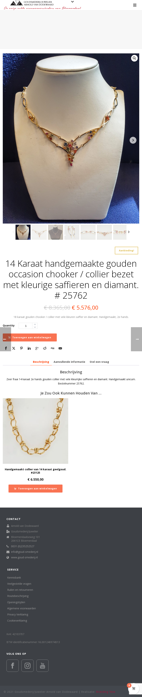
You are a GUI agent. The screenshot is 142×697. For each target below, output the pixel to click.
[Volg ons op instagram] (27, 666)
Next (133, 140)
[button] (134, 58)
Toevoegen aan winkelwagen (31, 337)
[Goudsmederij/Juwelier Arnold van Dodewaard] (42, 5)
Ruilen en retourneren (20, 590)
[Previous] (13, 232)
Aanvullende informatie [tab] (69, 362)
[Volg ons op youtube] (42, 666)
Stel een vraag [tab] (99, 362)
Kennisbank (14, 577)
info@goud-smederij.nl (24, 552)
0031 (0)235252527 (22, 546)
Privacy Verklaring (17, 614)
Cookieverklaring (17, 620)
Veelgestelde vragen (19, 583)
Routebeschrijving (17, 596)
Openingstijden (16, 602)
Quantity (9, 325)
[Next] (128, 232)
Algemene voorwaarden (21, 608)
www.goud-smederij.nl (24, 557)
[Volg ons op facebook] (12, 666)
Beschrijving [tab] (41, 362)
